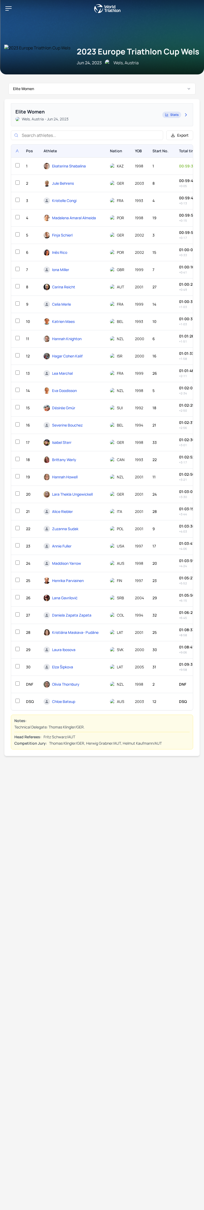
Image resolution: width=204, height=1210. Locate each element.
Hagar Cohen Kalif (67, 356)
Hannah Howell (65, 476)
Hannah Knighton (67, 338)
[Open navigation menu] (8, 8)
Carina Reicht (63, 286)
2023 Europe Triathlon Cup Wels (138, 51)
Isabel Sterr (61, 442)
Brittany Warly (64, 459)
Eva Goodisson (64, 390)
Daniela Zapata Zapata (71, 615)
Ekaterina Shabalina (69, 165)
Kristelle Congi (64, 200)
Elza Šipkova (62, 666)
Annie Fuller (61, 546)
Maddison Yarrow (66, 563)
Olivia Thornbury (65, 684)
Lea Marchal (62, 373)
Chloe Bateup (63, 701)
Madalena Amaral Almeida (74, 217)
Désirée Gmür (63, 407)
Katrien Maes (63, 321)
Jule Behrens (63, 183)
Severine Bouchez (67, 425)
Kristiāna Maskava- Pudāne (75, 632)
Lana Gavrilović (65, 597)
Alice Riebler (62, 511)
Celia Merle (61, 304)
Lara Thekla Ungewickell (72, 494)
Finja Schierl (62, 235)
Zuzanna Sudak (65, 528)
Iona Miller (60, 269)
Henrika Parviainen (68, 580)
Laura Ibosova (63, 649)
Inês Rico (59, 252)
